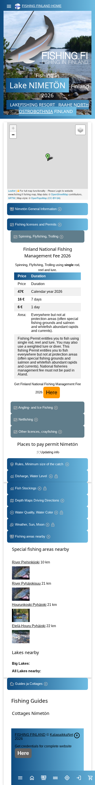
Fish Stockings (25, 488)
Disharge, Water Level (31, 476)
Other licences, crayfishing (38, 431)
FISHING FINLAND (30, 735)
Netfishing (26, 419)
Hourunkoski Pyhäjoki (29, 605)
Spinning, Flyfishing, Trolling (38, 236)
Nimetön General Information (35, 209)
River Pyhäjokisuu (26, 583)
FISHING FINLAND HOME (41, 6)
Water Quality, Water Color (34, 512)
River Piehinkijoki (26, 562)
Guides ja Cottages (29, 683)
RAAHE (65, 105)
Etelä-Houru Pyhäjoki (29, 626)
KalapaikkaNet (61, 735)
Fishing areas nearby (30, 536)
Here (51, 392)
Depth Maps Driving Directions (37, 500)
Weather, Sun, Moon (29, 524)
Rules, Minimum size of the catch (39, 464)
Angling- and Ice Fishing (36, 407)
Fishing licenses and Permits (35, 224)
